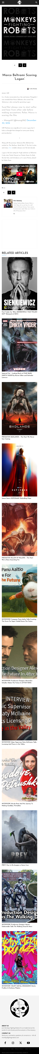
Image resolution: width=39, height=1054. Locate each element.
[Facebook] (20, 65)
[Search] (36, 2)
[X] (24, 65)
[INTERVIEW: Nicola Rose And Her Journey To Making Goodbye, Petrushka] (19, 775)
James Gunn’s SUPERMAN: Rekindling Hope (16, 498)
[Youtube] (28, 1043)
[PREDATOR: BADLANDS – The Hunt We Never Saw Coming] (19, 408)
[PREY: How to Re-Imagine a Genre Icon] (19, 836)
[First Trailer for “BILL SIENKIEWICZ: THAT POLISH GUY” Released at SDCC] (19, 283)
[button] (3, 2)
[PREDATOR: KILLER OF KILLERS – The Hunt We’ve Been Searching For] (19, 529)
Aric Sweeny (34, 88)
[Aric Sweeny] (28, 89)
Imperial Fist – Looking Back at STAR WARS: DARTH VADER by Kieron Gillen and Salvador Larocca (17, 375)
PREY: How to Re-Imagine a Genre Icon (15, 865)
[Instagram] (13, 1043)
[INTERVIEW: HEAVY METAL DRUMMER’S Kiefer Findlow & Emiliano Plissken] (19, 957)
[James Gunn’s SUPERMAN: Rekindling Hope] (19, 469)
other (10, 148)
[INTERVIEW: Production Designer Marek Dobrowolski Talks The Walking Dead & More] (19, 896)
